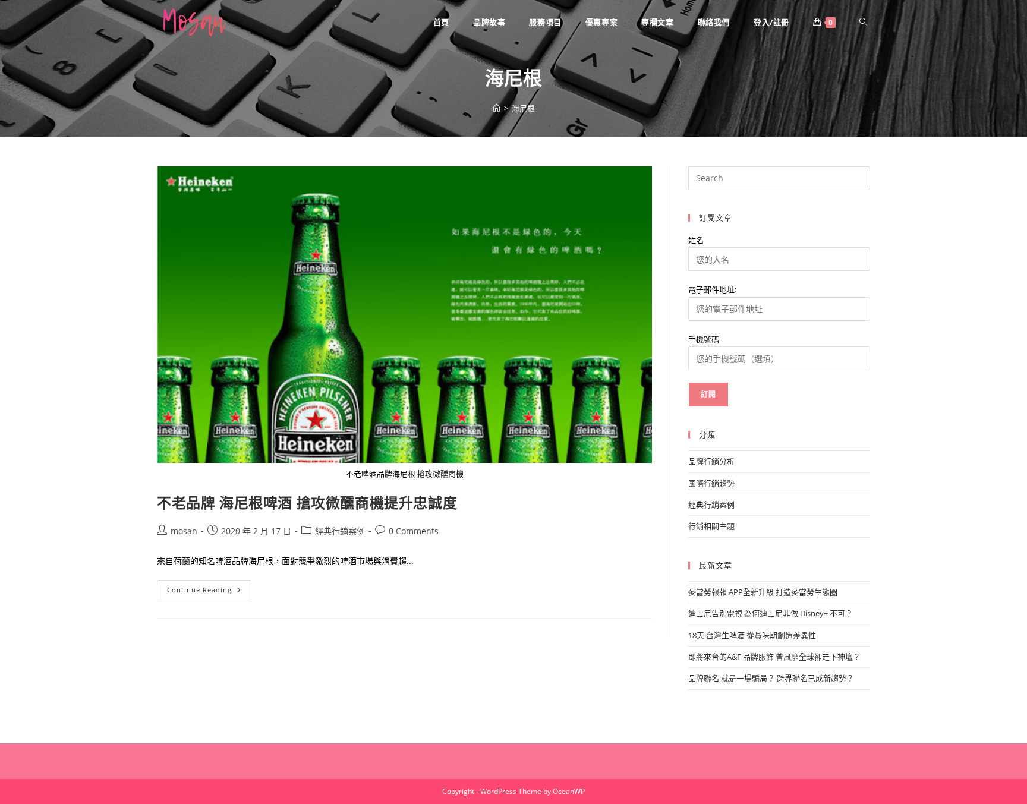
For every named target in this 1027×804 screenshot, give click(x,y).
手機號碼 (703, 339)
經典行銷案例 (340, 531)
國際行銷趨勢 (711, 483)
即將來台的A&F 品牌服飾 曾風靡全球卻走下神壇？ (774, 656)
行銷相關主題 (711, 526)
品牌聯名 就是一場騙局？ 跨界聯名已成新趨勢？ (771, 678)
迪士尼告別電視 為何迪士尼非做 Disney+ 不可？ (770, 613)
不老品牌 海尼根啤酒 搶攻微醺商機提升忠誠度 (307, 502)
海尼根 (523, 108)
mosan (184, 531)
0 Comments (414, 531)
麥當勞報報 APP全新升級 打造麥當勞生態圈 (762, 592)
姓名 (696, 240)
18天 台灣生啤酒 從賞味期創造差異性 (752, 635)
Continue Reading (203, 592)
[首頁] (496, 108)
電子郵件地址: (712, 289)
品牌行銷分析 (711, 461)
